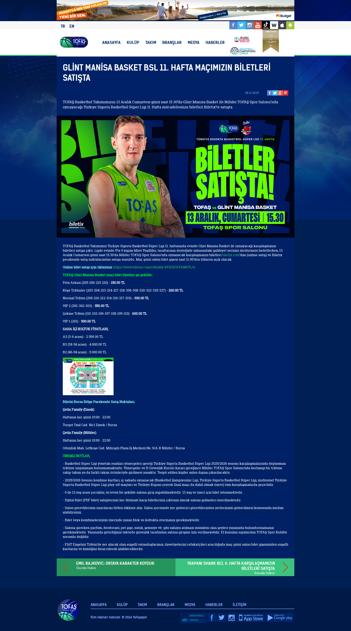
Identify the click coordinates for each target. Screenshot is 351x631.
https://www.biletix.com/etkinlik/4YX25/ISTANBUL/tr (154, 267)
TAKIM (150, 42)
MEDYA (193, 42)
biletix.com (230, 255)
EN (71, 26)
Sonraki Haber (264, 573)
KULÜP (133, 42)
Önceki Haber (86, 568)
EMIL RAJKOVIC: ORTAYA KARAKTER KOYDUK (115, 563)
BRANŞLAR (172, 42)
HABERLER (215, 42)
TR (63, 26)
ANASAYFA (111, 42)
